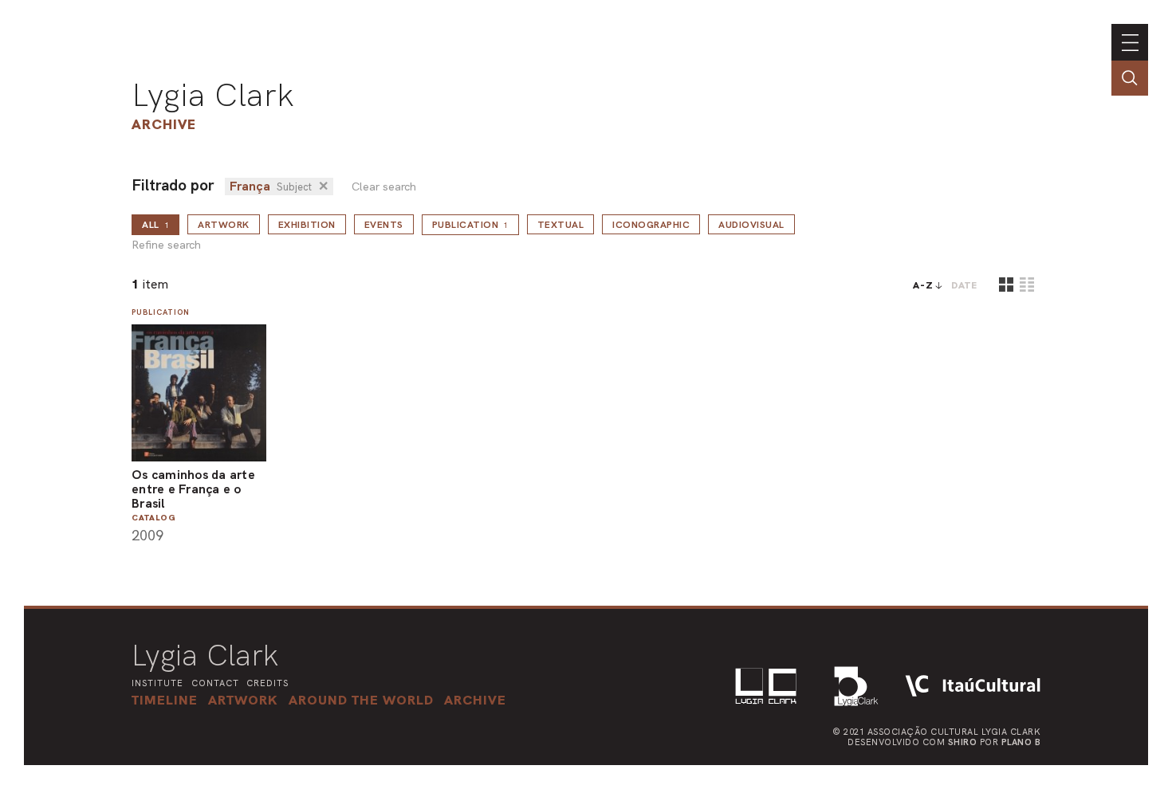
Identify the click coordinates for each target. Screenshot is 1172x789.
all (155, 224)
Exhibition (307, 224)
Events (383, 224)
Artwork (224, 224)
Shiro (962, 742)
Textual (560, 224)
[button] (361, 700)
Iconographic (651, 224)
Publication (470, 224)
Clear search (384, 187)
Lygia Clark (213, 95)
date (964, 285)
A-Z (923, 285)
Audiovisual (751, 224)
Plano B (1021, 742)
